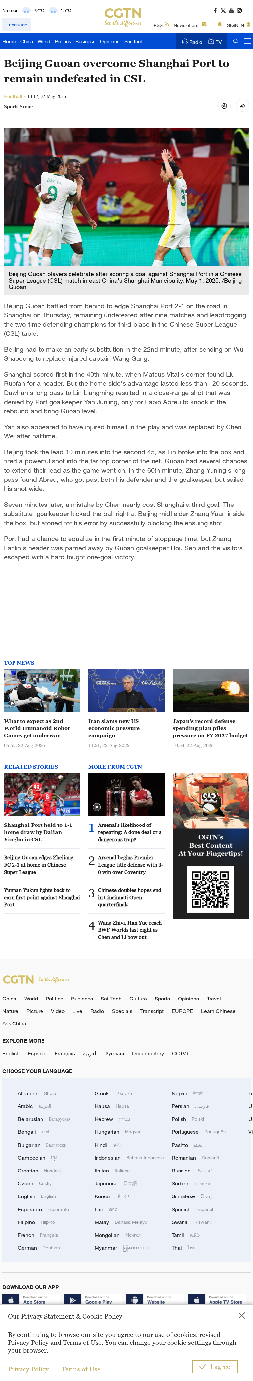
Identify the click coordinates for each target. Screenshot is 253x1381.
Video (58, 1011)
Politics (63, 41)
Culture (138, 998)
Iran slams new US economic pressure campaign (114, 728)
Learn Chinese (218, 1011)
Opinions (110, 41)
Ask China (14, 1023)
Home (9, 41)
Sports (162, 998)
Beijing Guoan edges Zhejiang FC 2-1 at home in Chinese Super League (38, 864)
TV (219, 42)
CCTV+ (180, 1053)
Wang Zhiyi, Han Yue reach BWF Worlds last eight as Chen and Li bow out (130, 930)
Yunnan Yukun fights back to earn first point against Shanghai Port (42, 897)
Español (37, 1053)
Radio (195, 42)
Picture (34, 1011)
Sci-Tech (133, 41)
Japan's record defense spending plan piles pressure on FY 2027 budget (210, 728)
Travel (214, 998)
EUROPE (182, 1011)
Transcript (152, 1011)
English (11, 1053)
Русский (114, 1053)
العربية (90, 1053)
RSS (158, 25)
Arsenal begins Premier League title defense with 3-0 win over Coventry (130, 864)
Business (85, 41)
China (26, 41)
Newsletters (186, 25)
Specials (122, 1011)
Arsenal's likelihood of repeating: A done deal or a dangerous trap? (130, 832)
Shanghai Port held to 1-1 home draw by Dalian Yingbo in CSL (38, 832)
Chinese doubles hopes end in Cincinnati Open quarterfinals (129, 897)
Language (16, 24)
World (44, 41)
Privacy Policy (28, 1369)
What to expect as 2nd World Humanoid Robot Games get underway (37, 728)
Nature (10, 1011)
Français (65, 1053)
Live (77, 1011)
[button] (12, 703)
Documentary (148, 1053)
